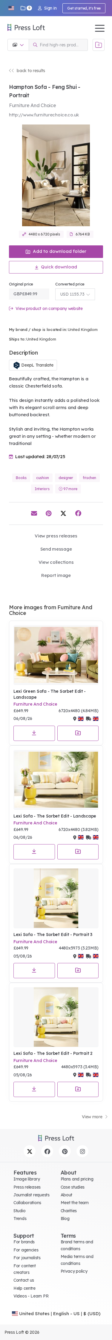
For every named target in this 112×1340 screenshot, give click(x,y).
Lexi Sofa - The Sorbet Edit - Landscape (54, 816)
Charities (69, 1210)
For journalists (27, 1257)
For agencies (26, 1250)
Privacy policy (74, 1271)
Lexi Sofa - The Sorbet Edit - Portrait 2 (53, 1053)
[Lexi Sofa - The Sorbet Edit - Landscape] (56, 780)
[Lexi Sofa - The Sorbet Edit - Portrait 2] (56, 1017)
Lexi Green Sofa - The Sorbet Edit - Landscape (49, 694)
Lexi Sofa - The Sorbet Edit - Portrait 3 (52, 934)
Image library (26, 1179)
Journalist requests (31, 1195)
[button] (11, 8)
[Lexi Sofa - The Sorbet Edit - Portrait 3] (56, 898)
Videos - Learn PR (30, 1296)
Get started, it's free (84, 8)
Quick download (58, 267)
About (67, 1195)
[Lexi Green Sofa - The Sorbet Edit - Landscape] (56, 655)
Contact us (23, 1280)
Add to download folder (59, 251)
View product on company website (49, 308)
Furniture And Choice (35, 704)
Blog (65, 1218)
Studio (19, 1210)
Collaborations (27, 1202)
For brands (24, 1242)
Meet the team (75, 1202)
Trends (19, 1218)
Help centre (24, 1288)
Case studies (73, 1187)
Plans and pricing (77, 1179)
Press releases (27, 1187)
